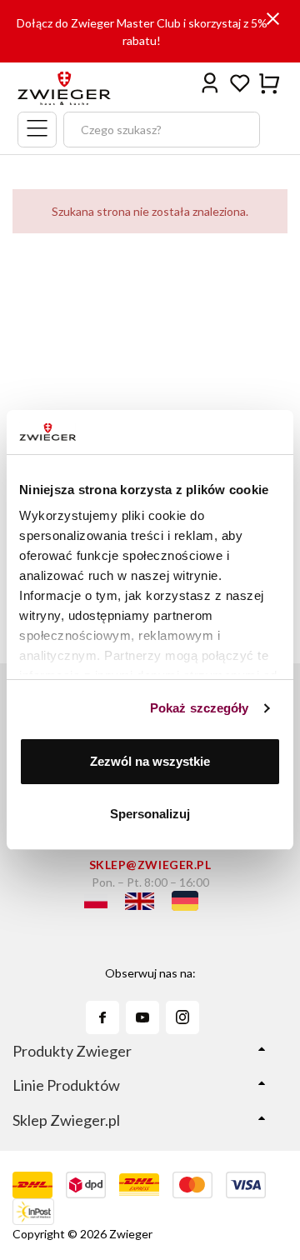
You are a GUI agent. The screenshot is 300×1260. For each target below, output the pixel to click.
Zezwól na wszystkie (150, 761)
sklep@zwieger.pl (150, 865)
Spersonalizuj (150, 814)
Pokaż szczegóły (199, 708)
